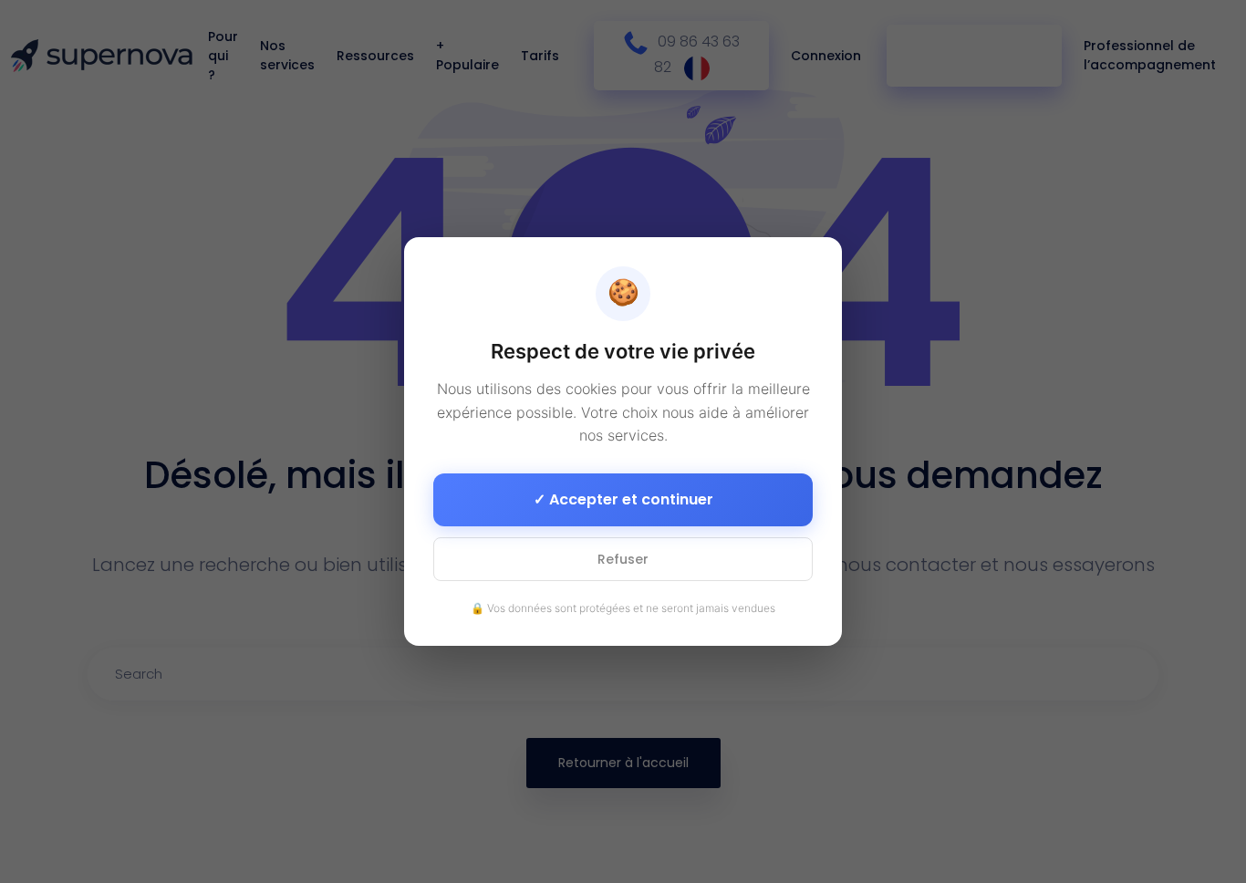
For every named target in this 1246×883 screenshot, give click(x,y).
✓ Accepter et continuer (623, 499)
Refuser (623, 559)
